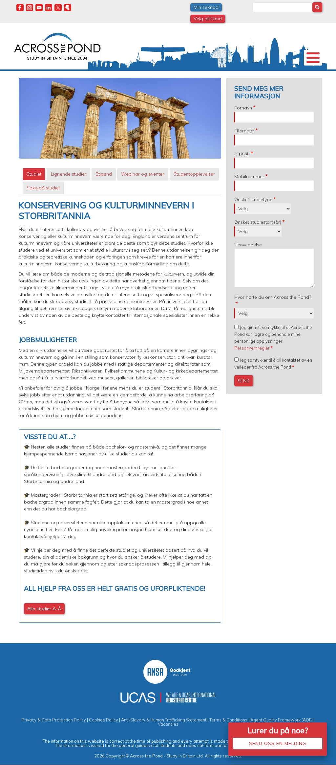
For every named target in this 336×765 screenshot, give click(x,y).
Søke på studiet (43, 188)
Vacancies (168, 724)
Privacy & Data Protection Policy (53, 719)
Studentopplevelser (194, 174)
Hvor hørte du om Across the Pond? (272, 297)
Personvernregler (252, 348)
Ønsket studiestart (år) (257, 222)
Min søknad (206, 7)
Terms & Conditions (228, 719)
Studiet (34, 174)
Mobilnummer (249, 177)
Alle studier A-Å (44, 609)
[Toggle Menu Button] (313, 58)
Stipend (103, 174)
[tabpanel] (120, 411)
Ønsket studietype (253, 199)
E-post (242, 154)
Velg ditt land (208, 19)
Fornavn (243, 108)
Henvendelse (248, 245)
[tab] (34, 174)
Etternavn (244, 131)
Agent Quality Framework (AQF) (281, 719)
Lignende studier (68, 174)
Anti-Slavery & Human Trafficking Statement (163, 719)
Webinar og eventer (142, 174)
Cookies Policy (103, 719)
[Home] (57, 45)
